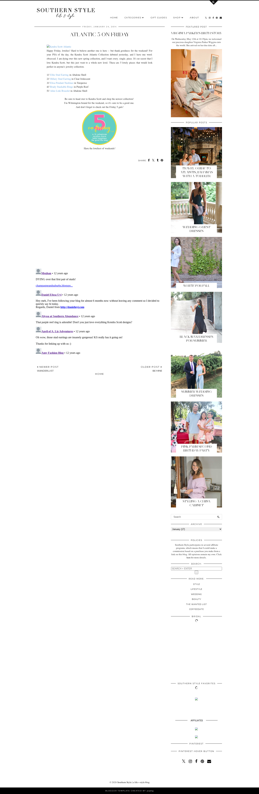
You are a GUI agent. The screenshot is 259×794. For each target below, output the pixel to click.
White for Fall (196, 286)
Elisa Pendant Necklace (61, 82)
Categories (132, 17)
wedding (196, 594)
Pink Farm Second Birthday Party (196, 448)
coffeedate (196, 609)
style (196, 584)
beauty (196, 599)
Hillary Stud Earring (60, 78)
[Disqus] (99, 217)
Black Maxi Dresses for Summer (196, 339)
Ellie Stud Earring (59, 74)
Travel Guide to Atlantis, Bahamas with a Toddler (196, 172)
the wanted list (196, 604)
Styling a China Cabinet (196, 503)
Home (114, 17)
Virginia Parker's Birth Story (196, 33)
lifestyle (196, 589)
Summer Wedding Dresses (196, 393)
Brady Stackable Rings (61, 86)
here (189, 557)
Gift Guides (158, 17)
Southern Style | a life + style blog (133, 782)
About (194, 17)
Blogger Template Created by (129, 791)
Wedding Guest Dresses (196, 229)
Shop (177, 17)
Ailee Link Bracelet (60, 90)
